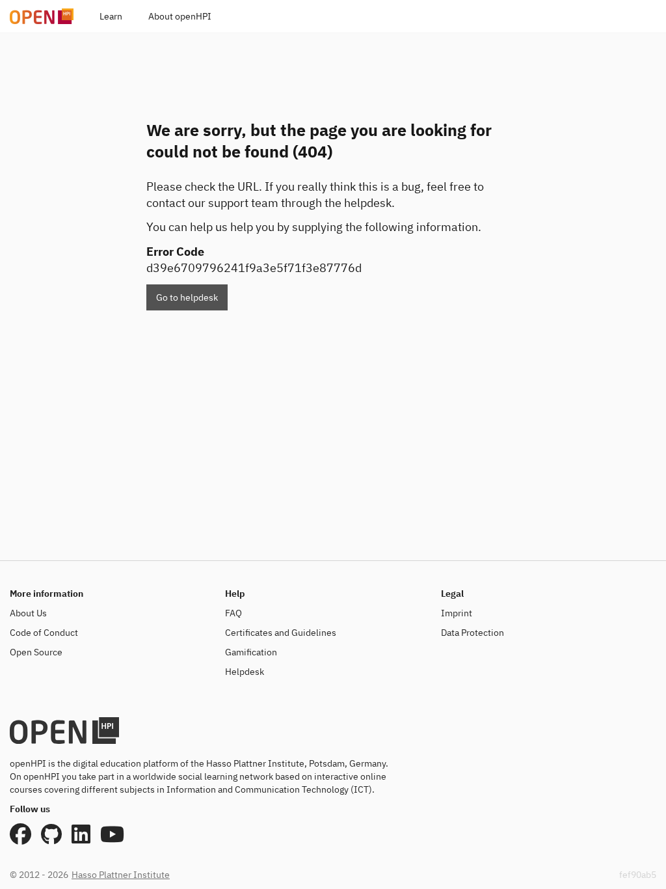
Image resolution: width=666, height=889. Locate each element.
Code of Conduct (44, 632)
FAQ (233, 613)
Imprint (456, 613)
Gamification (251, 652)
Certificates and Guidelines (280, 632)
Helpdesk (244, 671)
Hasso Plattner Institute (121, 875)
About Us (28, 613)
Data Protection (472, 632)
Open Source (36, 652)
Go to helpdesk (187, 297)
